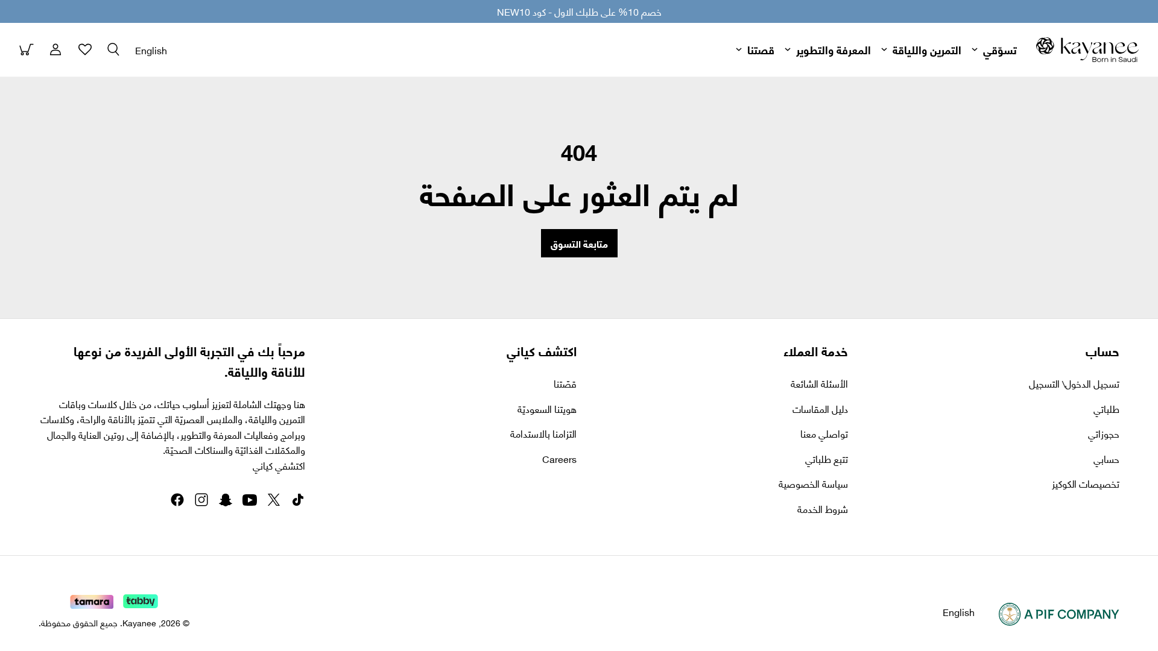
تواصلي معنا (824, 433)
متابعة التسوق (579, 243)
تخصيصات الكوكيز (1085, 483)
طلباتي (1106, 409)
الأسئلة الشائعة (819, 383)
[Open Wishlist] (84, 49)
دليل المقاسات (820, 409)
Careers (559, 459)
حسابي (1106, 459)
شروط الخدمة (822, 509)
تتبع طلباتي (826, 459)
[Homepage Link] (1087, 49)
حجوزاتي (1103, 433)
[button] (113, 49)
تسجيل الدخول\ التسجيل (1074, 383)
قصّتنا (565, 383)
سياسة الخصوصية (813, 483)
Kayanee (139, 622)
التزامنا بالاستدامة (543, 433)
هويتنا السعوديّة (547, 409)
